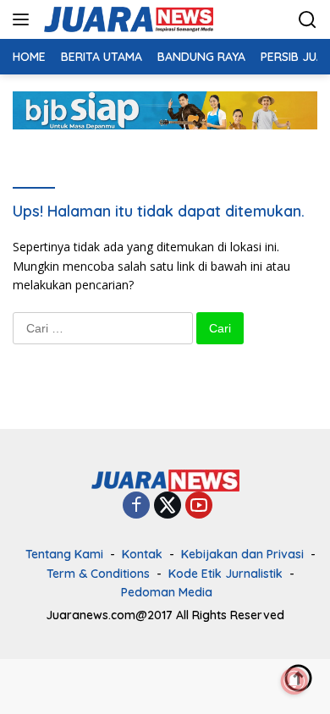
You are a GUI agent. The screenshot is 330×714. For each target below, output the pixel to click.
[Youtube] (198, 506)
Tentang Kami (64, 554)
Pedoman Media (166, 592)
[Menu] (24, 19)
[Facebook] (136, 506)
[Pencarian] (307, 20)
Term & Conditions (98, 573)
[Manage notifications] (294, 681)
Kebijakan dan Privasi (242, 554)
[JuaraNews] (126, 19)
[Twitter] (167, 506)
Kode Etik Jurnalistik (225, 573)
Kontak (142, 554)
